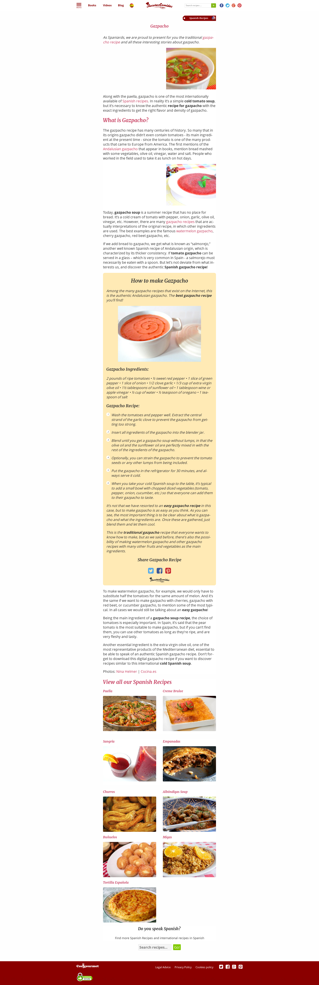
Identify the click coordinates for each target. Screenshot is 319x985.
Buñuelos (110, 837)
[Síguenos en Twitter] (227, 5)
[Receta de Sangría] (129, 780)
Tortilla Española (116, 882)
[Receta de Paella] (129, 730)
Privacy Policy (183, 967)
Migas (167, 837)
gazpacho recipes (180, 221)
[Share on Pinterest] (168, 571)
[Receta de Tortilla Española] (129, 921)
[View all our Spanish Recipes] (199, 19)
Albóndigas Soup (175, 792)
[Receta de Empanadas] (189, 780)
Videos (107, 5)
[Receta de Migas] (189, 876)
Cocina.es (148, 671)
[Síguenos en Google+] (233, 5)
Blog (121, 5)
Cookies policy (204, 967)
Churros (109, 792)
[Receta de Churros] (129, 831)
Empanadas (171, 741)
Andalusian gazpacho (120, 149)
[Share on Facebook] (159, 571)
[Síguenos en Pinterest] (239, 5)
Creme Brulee (173, 691)
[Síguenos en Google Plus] (234, 966)
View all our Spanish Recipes (137, 682)
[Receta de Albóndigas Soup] (189, 831)
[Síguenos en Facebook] (221, 5)
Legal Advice (163, 967)
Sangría (108, 741)
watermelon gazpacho (194, 231)
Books (92, 5)
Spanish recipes (135, 101)
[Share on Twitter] (151, 571)
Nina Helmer (126, 671)
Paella (107, 691)
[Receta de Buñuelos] (129, 876)
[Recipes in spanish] (132, 6)
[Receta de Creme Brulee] (189, 730)
